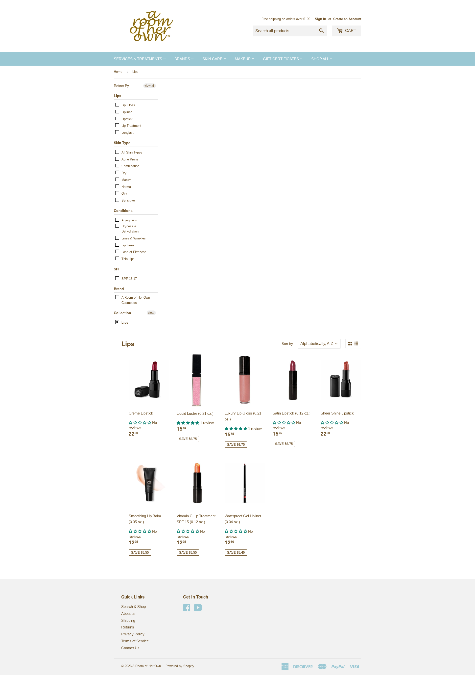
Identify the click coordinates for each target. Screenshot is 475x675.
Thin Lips (128, 259)
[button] (140, 422)
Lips (124, 322)
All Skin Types (131, 152)
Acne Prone (129, 159)
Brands (182, 59)
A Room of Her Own (146, 666)
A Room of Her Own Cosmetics (135, 300)
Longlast (127, 132)
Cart (350, 30)
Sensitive (128, 200)
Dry (123, 173)
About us (128, 613)
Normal (126, 187)
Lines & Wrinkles (133, 238)
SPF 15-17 (129, 279)
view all (149, 85)
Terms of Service (135, 641)
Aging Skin (129, 220)
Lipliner (126, 112)
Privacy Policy (132, 634)
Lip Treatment (131, 126)
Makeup (243, 59)
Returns (127, 627)
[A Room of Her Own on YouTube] (198, 609)
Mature (126, 180)
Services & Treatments (138, 59)
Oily (124, 193)
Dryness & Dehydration (130, 228)
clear (151, 312)
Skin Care (212, 59)
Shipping (128, 620)
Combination (130, 166)
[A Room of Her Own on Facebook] (186, 609)
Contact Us (130, 648)
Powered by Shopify (180, 666)
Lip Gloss (128, 105)
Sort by (287, 344)
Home (118, 72)
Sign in (320, 19)
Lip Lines (127, 245)
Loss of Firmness (133, 252)
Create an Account (347, 19)
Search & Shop (133, 606)
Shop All (320, 59)
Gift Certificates (281, 59)
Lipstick (127, 119)
